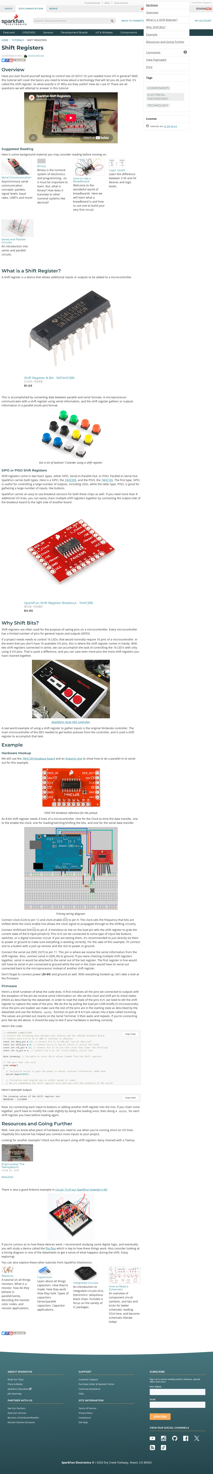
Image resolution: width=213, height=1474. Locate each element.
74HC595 (70, 480)
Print (149, 67)
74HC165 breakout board (38, 758)
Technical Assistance (89, 1388)
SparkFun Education (18, 1388)
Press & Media (15, 1384)
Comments (166, 52)
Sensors (48, 32)
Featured (12, 32)
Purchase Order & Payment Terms (96, 1384)
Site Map (83, 1422)
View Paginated (156, 60)
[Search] (112, 21)
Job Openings (15, 1393)
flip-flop (51, 1248)
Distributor (121, 2)
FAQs (81, 1393)
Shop (8, 8)
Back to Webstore (134, 20)
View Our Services (17, 1412)
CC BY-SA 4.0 (170, 126)
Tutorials (18, 40)
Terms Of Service (87, 1408)
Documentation (31, 8)
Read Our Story (16, 1379)
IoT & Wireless (104, 32)
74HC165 (107, 480)
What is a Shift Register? (162, 20)
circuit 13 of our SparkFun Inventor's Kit (81, 1189)
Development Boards (74, 32)
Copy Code (130, 1034)
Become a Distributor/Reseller (23, 1417)
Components (128, 32)
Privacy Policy (85, 1412)
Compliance (85, 1417)
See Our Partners (17, 1408)
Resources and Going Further (165, 42)
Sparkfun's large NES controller (70, 722)
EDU (107, 2)
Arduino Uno (73, 758)
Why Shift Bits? (156, 27)
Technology (158, 105)
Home (5, 40)
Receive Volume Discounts (21, 1422)
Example (151, 34)
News (53, 8)
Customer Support (201, 2)
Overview (152, 12)
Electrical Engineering (158, 96)
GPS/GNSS (28, 32)
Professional (92, 2)
